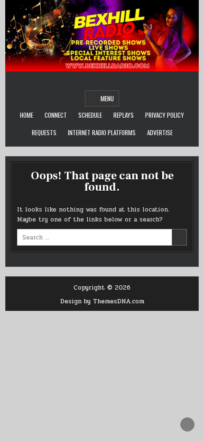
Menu (107, 98)
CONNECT (56, 115)
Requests (44, 132)
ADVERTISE (160, 132)
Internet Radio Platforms (102, 132)
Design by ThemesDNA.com (102, 301)
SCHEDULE (90, 115)
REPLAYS (123, 115)
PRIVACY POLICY (164, 115)
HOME (26, 115)
